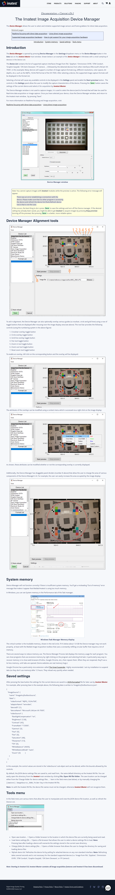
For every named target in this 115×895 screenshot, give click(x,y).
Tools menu (76, 42)
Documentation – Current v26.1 (57, 13)
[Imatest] (10, 3)
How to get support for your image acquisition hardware (66, 37)
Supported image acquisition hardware (27, 37)
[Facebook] (90, 887)
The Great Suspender (57, 667)
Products (57, 3)
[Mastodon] (98, 887)
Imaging (78, 3)
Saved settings (65, 42)
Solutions (68, 3)
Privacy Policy (48, 887)
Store (49, 3)
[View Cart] (107, 3)
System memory (51, 42)
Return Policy (59, 887)
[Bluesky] (94, 887)
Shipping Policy (38, 887)
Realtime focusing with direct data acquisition (29, 33)
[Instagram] (102, 887)
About (95, 3)
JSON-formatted (74, 682)
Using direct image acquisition (60, 33)
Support (87, 3)
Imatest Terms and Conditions (74, 887)
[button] (108, 888)
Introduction (38, 42)
